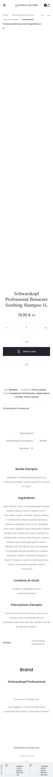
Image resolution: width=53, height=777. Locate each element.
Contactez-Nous (26, 756)
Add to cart (29, 351)
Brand (43, 440)
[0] (48, 5)
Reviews (26, 448)
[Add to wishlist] (26, 364)
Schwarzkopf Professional (22, 393)
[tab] (26, 433)
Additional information (19, 440)
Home (5, 15)
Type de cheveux (10, 19)
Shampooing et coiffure (23, 15)
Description (26, 433)
